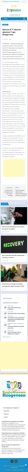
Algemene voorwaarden (18, 470)
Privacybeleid (7, 470)
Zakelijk (5, 24)
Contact (6, 417)
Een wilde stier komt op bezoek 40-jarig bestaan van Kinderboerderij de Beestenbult (16, 319)
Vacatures (6, 414)
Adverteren (6, 411)
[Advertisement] (14, 168)
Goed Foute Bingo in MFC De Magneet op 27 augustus (14, 333)
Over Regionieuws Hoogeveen (11, 408)
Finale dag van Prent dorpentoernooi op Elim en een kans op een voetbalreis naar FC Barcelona (12, 1)
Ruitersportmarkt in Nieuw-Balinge (16, 313)
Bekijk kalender (6, 337)
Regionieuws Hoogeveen (13, 465)
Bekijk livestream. (7, 298)
